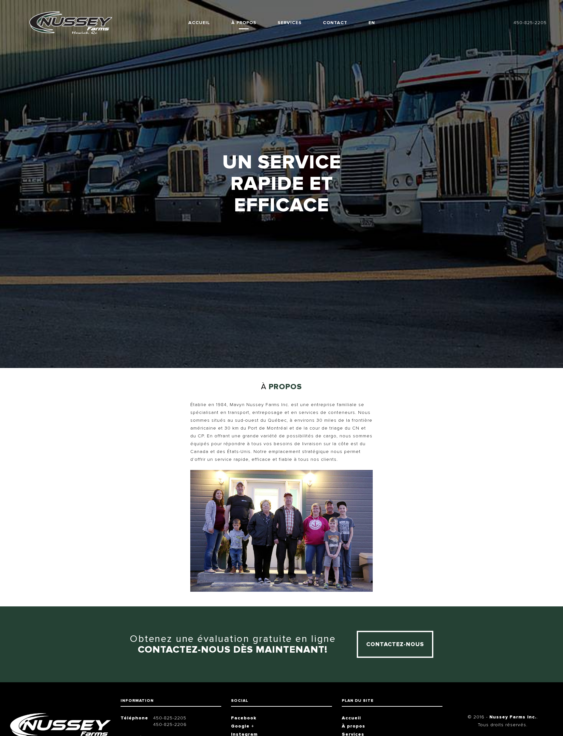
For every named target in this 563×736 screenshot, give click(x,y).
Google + (242, 726)
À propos (243, 22)
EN (371, 22)
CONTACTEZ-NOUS (395, 644)
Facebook (243, 718)
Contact (335, 22)
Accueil (199, 22)
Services (290, 22)
